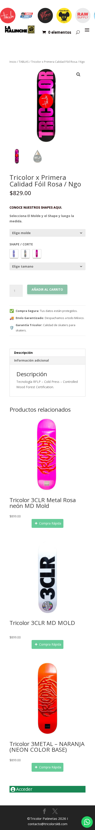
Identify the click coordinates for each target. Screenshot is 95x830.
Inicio (13, 62)
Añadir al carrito (47, 289)
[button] (78, 74)
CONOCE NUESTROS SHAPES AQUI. (36, 207)
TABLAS (24, 62)
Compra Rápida (49, 523)
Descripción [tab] (23, 352)
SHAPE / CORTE (21, 244)
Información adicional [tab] (31, 360)
